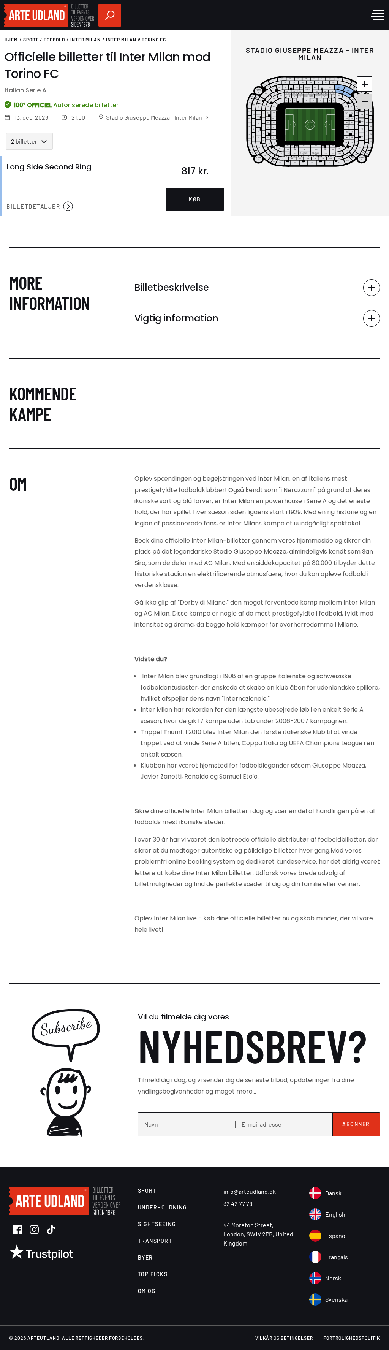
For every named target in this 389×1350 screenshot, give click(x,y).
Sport (30, 39)
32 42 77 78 (237, 1203)
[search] (109, 15)
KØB (195, 199)
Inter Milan (85, 39)
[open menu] (377, 15)
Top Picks (153, 1274)
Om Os (147, 1291)
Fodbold (54, 39)
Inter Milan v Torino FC (136, 39)
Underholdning (162, 1207)
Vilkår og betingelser (284, 1338)
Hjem (11, 39)
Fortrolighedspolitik (351, 1338)
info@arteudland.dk (249, 1191)
